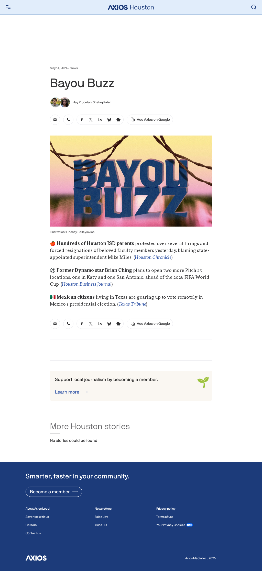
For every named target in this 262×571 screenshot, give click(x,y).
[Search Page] (254, 7)
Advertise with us (37, 516)
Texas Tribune (132, 304)
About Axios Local (38, 508)
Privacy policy (166, 508)
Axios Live (101, 516)
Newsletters (103, 508)
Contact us (33, 533)
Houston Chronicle (153, 257)
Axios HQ (101, 525)
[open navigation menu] (8, 7)
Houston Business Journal (87, 284)
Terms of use (164, 516)
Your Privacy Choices (170, 525)
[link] (55, 120)
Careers (31, 525)
